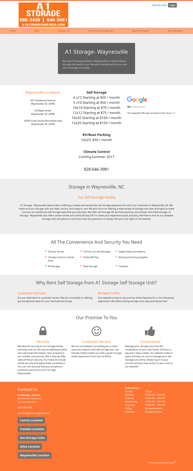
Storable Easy (166, 462)
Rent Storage (175, 30)
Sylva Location (30, 446)
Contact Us (64, 30)
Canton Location (31, 420)
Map (36, 30)
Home (12, 30)
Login (172, 5)
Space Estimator (140, 30)
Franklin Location (32, 429)
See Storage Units (32, 438)
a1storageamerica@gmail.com (34, 413)
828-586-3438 (159, 5)
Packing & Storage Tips (100, 30)
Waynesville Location (34, 455)
